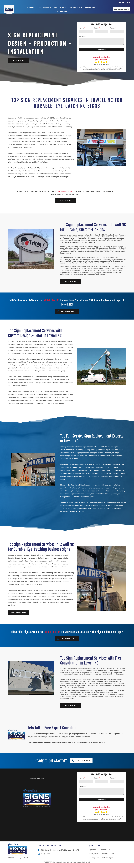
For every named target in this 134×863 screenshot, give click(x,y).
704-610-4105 (65, 191)
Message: (82, 36)
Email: (96, 28)
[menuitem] (31, 7)
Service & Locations (37, 778)
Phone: (112, 28)
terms (118, 69)
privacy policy (110, 69)
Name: (81, 28)
